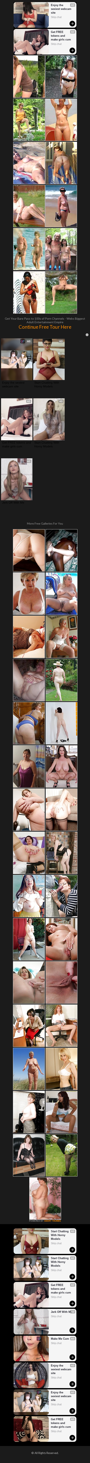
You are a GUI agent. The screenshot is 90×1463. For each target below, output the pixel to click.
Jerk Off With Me (13, 502)
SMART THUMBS (52, 1221)
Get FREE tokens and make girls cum (61, 35)
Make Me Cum (60, 1338)
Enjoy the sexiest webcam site (61, 9)
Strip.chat (56, 17)
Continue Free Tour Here (45, 327)
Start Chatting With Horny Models (47, 384)
